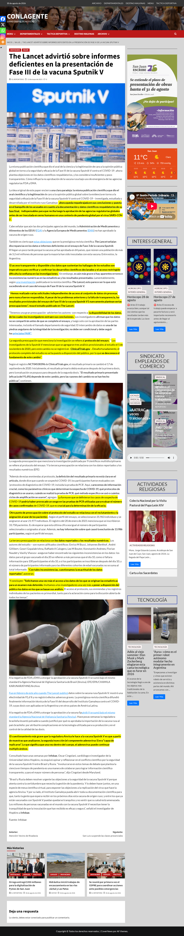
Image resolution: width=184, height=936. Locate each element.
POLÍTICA (37, 874)
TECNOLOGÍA (134, 647)
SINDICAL (134, 399)
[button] (175, 33)
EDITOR (54, 893)
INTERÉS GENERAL (136, 292)
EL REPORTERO (18, 79)
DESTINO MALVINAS (135, 3)
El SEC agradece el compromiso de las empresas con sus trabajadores (165, 391)
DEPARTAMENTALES (113, 3)
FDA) (39, 230)
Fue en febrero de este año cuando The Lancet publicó (38, 693)
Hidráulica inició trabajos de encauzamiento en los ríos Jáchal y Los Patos (64, 885)
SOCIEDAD (135, 403)
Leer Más (133, 329)
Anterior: (23, 834)
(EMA (90, 230)
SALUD (25, 50)
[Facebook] (3, 19)
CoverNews (107, 931)
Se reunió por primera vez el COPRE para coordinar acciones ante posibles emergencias (106, 885)
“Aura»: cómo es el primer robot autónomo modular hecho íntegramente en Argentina (165, 659)
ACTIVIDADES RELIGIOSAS (142, 545)
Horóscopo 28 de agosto (138, 298)
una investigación (26, 282)
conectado (36, 917)
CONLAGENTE (27, 16)
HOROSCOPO (134, 288)
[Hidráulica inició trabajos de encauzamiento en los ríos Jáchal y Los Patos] (66, 865)
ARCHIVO (96, 3)
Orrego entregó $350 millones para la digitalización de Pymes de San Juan (25, 885)
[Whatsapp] (3, 30)
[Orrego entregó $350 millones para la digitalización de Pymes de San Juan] (26, 865)
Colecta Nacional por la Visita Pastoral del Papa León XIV (148, 503)
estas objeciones (43, 241)
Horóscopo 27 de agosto (164, 298)
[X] (3, 25)
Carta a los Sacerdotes (144, 573)
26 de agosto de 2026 (113, 893)
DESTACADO (15, 50)
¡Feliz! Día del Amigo (163, 429)
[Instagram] (3, 36)
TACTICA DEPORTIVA (166, 3)
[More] (3, 42)
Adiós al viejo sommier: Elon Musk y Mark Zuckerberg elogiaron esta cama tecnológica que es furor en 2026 (138, 663)
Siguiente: (103, 834)
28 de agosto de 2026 (33, 893)
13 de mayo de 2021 (35, 79)
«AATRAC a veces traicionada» (139, 414)
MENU (151, 3)
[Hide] (1, 47)
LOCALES (26, 874)
